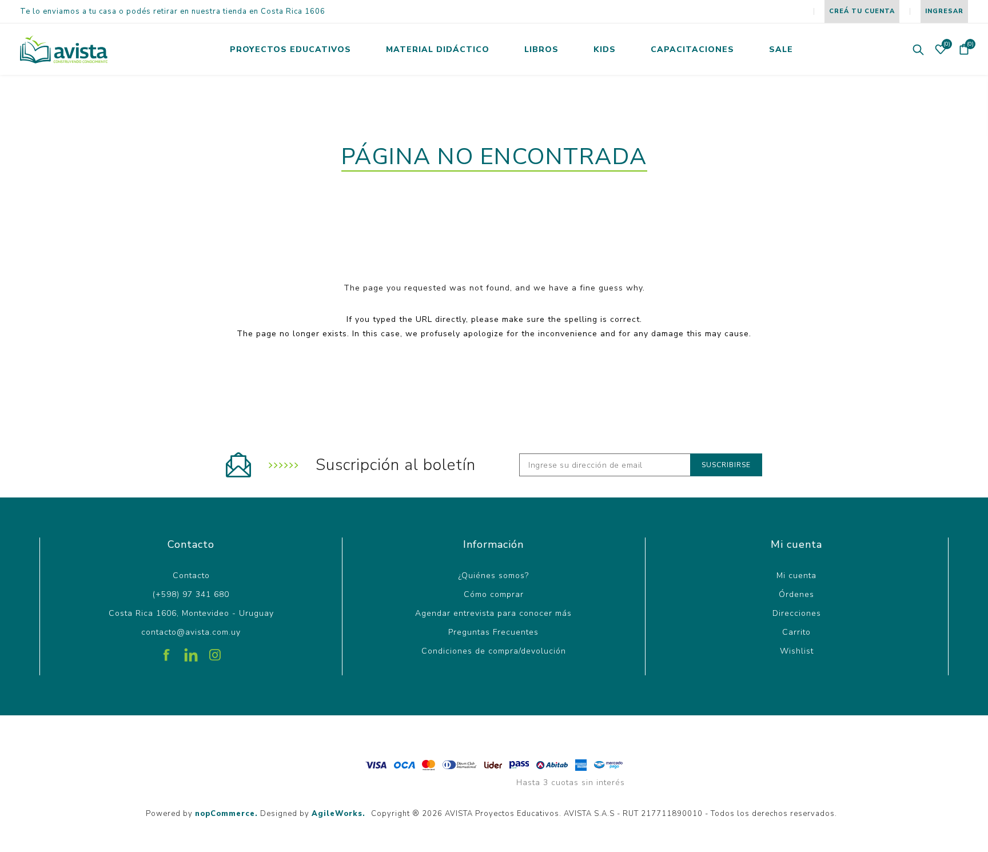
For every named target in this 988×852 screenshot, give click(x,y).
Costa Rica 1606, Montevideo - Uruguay (191, 613)
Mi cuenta (796, 575)
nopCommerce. (226, 814)
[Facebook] (167, 651)
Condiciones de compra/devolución (493, 651)
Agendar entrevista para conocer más (493, 613)
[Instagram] (215, 651)
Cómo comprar (494, 594)
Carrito (796, 632)
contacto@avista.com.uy (191, 632)
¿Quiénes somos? (494, 575)
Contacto (191, 575)
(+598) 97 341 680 (191, 594)
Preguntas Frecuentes (493, 632)
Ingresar (944, 11)
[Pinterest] (191, 651)
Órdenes (796, 594)
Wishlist (797, 651)
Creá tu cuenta (862, 11)
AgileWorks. (338, 814)
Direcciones (796, 613)
